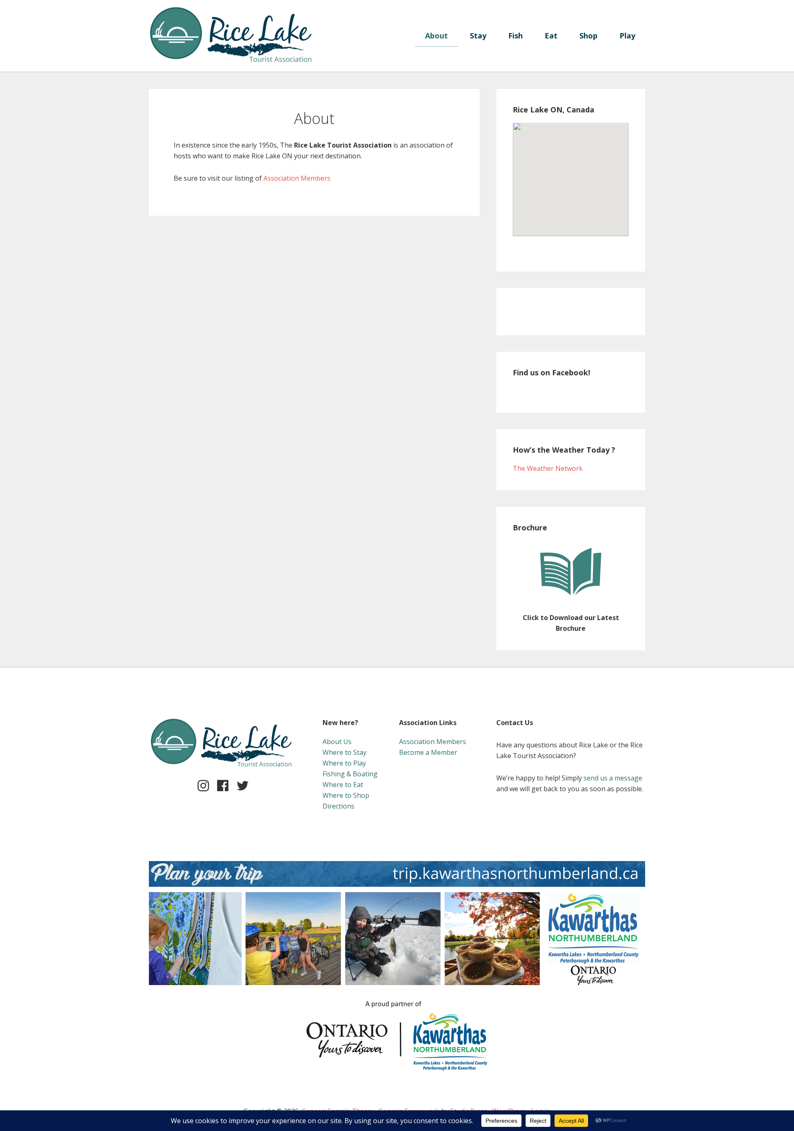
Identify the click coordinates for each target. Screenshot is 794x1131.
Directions (338, 806)
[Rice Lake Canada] (231, 12)
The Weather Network (548, 468)
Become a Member (428, 752)
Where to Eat (343, 784)
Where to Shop (346, 795)
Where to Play (344, 763)
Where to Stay (344, 752)
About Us (337, 741)
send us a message (613, 778)
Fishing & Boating (350, 773)
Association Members (296, 178)
